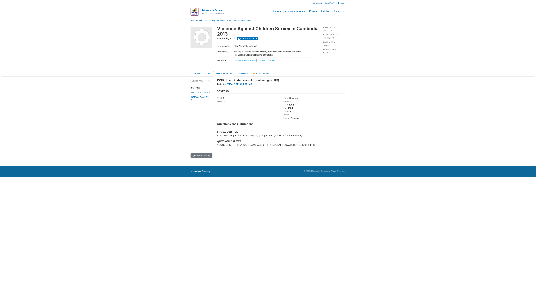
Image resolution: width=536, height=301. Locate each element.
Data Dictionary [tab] (224, 74)
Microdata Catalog (212, 10)
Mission (313, 11)
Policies (325, 11)
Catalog (277, 11)
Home (193, 21)
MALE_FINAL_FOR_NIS (200, 92)
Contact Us (338, 11)
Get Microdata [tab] (262, 74)
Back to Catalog (202, 155)
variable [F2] (246, 21)
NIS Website (318, 3)
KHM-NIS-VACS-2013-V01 (228, 21)
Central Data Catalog (206, 21)
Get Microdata (248, 38)
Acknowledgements (295, 11)
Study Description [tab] (202, 74)
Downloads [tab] (242, 74)
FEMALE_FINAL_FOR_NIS (239, 84)
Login (342, 3)
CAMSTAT (329, 3)
